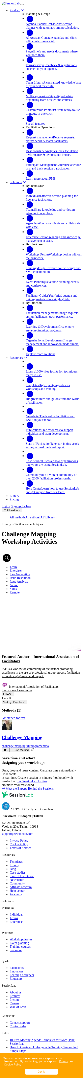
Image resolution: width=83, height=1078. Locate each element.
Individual (16, 914)
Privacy (63, 1061)
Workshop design (21, 939)
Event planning (19, 943)
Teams (14, 918)
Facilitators (17, 967)
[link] (13, 567)
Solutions (16, 182)
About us (15, 992)
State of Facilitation (22, 876)
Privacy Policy (19, 840)
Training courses (20, 946)
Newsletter (16, 879)
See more (16, 950)
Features (15, 996)
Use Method (22, 749)
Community (17, 883)
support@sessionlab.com (17, 833)
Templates (16, 861)
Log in (6, 506)
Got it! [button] (41, 1071)
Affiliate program (21, 887)
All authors (32, 517)
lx (27, 746)
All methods (17, 517)
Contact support (20, 1022)
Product (15, 10)
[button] (41, 645)
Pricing (14, 999)
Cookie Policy (12, 1064)
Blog (13, 869)
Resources (17, 357)
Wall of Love (18, 1007)
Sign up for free (21, 506)
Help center (17, 890)
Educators (16, 978)
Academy (16, 894)
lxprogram (34, 746)
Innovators (16, 971)
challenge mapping (14, 746)
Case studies (17, 872)
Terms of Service (20, 848)
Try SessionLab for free (32, 781)
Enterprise (16, 921)
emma (45, 746)
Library (14, 865)
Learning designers (22, 975)
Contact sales (18, 1026)
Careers (14, 1003)
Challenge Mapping (22, 737)
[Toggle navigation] (22, 4)
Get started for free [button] (13, 718)
